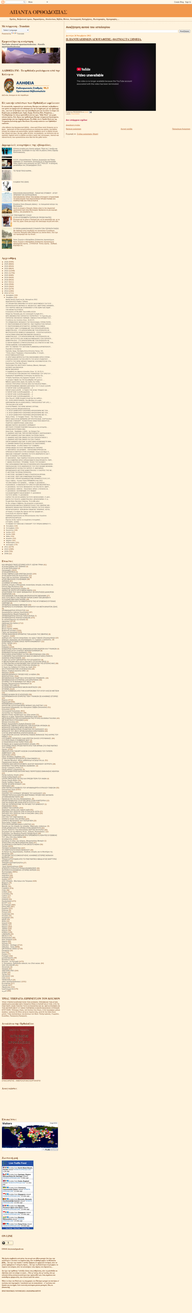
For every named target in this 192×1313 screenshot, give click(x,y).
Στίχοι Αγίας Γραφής (9, 822)
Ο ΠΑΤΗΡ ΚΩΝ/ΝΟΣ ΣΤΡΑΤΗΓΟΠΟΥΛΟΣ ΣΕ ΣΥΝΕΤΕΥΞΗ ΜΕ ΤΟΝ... (30, 342)
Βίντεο (4, 627)
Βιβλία (4, 625)
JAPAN (4, 928)
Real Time (17, 1228)
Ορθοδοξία (6, 755)
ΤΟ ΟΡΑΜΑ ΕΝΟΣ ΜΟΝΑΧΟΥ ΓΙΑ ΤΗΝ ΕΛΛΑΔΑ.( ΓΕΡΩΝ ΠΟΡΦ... (29, 322)
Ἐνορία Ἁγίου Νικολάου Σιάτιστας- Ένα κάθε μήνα (22, 501)
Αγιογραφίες (6, 570)
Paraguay (5, 950)
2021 (6, 273)
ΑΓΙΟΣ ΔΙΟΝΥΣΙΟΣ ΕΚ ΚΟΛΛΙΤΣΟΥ (15, 576)
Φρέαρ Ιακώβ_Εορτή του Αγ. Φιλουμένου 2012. (22, 299)
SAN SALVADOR (8, 965)
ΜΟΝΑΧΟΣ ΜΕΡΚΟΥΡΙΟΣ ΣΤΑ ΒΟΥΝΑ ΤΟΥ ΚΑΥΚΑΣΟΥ (23, 729)
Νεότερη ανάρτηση (73, 129)
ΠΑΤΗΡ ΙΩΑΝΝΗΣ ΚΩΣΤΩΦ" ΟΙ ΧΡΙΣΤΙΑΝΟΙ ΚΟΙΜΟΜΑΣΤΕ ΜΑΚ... (29, 441)
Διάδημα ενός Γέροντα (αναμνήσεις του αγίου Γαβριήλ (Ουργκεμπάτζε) (28, 638)
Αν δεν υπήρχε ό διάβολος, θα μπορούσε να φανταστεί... (25, 503)
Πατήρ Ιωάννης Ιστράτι (10, 775)
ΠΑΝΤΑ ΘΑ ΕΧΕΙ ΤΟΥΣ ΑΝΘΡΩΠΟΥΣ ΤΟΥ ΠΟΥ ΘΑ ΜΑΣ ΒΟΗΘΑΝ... (30, 466)
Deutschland (7, 901)
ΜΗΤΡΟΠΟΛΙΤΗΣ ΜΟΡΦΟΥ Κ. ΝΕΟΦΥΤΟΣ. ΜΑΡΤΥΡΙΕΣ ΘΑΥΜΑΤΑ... (30, 305)
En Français (6, 905)
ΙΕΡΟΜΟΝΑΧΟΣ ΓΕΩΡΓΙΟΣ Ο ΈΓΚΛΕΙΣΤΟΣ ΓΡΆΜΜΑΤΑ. (23, 678)
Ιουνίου (8, 534)
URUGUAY (6, 976)
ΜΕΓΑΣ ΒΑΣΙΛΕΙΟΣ (12, 369)
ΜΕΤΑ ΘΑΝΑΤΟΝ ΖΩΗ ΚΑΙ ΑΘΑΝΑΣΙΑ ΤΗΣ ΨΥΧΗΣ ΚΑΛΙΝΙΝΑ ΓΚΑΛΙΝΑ (29, 718)
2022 (6, 271)
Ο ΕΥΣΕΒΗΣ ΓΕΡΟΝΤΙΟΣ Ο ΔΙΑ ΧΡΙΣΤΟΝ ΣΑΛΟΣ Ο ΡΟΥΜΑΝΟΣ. (26, 738)
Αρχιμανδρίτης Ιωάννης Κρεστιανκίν (15, 612)
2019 (6, 277)
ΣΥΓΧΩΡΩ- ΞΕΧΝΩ (12, 522)
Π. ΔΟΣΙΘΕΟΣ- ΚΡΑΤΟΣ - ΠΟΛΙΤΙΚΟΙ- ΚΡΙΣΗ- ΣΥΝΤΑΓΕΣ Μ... (27, 489)
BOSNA (5, 885)
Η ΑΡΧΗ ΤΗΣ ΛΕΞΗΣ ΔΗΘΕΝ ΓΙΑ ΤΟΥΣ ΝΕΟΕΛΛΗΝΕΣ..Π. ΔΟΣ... (28, 497)
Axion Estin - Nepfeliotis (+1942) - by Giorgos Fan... (23, 431)
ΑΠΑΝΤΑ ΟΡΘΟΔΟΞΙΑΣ (38, 12)
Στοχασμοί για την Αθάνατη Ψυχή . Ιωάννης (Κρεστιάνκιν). (23, 832)
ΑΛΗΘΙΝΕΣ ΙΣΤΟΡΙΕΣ (10, 583)
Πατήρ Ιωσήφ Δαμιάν (10, 777)
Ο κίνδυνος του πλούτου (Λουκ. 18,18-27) (20, 320)
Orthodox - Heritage (9, 945)
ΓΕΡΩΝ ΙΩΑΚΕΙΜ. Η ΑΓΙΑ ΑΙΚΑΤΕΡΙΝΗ (19, 345)
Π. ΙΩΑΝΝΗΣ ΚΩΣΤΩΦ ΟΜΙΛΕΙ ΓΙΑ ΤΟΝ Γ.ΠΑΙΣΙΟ (23, 439)
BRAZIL (5, 886)
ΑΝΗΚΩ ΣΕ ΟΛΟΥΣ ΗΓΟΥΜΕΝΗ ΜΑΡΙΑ (17, 590)
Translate (20, 34)
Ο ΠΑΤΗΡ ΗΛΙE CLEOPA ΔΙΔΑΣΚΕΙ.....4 (19, 388)
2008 (6, 553)
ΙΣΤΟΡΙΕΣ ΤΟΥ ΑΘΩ (9, 685)
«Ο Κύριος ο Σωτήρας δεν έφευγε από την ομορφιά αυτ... (25, 511)
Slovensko (6, 967)
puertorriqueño (7, 958)
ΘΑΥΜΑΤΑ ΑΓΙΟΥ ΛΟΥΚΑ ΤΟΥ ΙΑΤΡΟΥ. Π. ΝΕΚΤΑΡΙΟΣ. (25, 468)
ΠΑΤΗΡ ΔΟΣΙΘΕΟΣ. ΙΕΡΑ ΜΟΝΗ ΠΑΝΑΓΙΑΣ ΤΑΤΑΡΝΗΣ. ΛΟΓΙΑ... (28, 509)
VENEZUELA (7, 980)
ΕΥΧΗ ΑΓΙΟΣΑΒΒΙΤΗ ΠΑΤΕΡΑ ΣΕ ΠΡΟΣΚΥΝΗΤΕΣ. (32, 217)
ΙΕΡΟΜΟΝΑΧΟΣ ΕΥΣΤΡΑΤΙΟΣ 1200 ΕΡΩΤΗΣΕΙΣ (20, 680)
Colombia (5, 894)
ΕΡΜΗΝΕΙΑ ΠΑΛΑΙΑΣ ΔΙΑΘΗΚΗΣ (14, 652)
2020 (6, 275)
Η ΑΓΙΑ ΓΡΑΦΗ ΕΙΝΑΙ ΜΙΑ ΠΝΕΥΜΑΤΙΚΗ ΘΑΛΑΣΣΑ (23, 334)
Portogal (5, 956)
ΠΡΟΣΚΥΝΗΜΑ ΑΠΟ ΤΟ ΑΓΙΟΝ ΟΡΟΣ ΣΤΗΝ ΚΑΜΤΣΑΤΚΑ (24, 800)
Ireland (4, 923)
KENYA (4, 930)
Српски (5, 985)
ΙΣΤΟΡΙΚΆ (5, 689)
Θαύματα (5, 672)
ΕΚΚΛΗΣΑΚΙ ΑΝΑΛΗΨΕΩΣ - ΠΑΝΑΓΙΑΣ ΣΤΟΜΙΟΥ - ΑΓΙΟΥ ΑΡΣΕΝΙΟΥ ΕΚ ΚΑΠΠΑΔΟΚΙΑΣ (35, 194)
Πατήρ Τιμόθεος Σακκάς (11, 782)
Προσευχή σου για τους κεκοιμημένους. (16, 799)
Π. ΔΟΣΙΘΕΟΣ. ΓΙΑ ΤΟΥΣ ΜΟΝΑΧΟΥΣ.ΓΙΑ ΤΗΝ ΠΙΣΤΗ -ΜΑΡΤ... (28, 487)
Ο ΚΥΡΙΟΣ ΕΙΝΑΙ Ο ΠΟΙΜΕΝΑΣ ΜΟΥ (16, 740)
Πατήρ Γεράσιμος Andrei (11, 768)
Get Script (9, 1228)
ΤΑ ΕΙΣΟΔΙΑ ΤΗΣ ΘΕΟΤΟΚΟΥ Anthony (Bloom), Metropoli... (26, 365)
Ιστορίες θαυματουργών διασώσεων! (15, 683)
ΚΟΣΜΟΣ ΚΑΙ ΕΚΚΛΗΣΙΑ (14, 367)
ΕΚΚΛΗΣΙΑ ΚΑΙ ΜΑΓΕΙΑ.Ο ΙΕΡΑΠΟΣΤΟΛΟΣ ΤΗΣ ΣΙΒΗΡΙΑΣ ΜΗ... (28, 505)
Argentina (5, 875)
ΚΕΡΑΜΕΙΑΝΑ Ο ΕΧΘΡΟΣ (12, 704)
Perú (3, 952)
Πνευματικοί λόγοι (8, 789)
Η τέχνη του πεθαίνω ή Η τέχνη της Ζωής (17, 667)
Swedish (5, 969)
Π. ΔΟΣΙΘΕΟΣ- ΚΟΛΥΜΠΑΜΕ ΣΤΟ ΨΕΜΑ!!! (21, 491)
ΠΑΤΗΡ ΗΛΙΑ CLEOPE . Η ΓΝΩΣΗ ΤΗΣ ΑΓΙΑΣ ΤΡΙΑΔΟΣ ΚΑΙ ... (27, 390)
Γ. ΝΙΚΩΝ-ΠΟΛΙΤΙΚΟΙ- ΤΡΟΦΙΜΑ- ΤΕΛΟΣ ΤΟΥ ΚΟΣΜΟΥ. (26, 462)
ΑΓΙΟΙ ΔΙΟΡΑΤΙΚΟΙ (8, 572)
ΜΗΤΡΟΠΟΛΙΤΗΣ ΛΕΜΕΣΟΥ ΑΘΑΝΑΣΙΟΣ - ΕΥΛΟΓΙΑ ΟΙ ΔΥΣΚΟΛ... (29, 332)
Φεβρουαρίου (10, 542)
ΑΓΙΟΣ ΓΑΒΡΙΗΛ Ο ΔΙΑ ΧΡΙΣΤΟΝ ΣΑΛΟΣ (17, 574)
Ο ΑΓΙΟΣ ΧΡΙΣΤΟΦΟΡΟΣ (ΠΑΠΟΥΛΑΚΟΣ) (18, 733)
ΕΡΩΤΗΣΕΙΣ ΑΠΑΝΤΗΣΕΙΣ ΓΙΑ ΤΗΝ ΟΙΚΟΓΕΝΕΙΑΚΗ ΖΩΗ (24, 654)
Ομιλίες (4, 749)
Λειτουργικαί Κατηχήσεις (11, 711)
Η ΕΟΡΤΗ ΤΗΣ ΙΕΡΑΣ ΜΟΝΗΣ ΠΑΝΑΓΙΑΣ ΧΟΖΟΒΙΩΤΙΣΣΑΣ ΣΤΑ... (29, 361)
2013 (6, 291)
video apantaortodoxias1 (11, 981)
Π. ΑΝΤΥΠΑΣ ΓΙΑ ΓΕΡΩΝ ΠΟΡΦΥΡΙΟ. (19, 472)
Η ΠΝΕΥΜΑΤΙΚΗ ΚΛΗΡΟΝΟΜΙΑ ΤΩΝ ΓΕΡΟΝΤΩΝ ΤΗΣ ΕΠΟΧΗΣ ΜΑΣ (28, 663)
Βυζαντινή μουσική (9, 630)
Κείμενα (5, 700)
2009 (6, 551)
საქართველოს (8, 989)
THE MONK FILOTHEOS (14, 310)
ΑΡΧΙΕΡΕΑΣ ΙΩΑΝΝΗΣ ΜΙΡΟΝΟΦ (15, 605)
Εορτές (4, 645)
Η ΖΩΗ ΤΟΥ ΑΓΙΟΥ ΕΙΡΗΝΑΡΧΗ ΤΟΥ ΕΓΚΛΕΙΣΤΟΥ (21, 660)
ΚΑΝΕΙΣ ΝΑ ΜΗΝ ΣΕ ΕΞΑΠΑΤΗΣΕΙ (15, 694)
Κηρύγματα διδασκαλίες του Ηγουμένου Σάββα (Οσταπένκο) (24, 707)
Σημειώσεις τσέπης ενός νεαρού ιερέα (16, 810)
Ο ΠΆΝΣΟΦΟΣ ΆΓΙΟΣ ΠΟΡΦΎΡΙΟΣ (15, 742)
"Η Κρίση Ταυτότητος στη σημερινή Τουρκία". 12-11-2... (24, 377)
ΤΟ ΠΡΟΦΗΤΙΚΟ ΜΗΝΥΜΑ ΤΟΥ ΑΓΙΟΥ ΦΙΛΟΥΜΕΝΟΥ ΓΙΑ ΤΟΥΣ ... (29, 303)
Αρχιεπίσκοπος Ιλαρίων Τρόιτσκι (17, 301)
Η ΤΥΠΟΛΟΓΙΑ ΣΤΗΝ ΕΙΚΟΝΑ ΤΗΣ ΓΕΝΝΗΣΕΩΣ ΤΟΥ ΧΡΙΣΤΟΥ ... (29, 373)
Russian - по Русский (10, 961)
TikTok (4, 974)
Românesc (6, 960)
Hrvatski (5, 916)
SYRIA (4, 972)
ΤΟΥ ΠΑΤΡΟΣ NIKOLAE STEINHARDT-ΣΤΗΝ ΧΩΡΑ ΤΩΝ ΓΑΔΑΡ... (28, 307)
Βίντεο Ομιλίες (7, 629)
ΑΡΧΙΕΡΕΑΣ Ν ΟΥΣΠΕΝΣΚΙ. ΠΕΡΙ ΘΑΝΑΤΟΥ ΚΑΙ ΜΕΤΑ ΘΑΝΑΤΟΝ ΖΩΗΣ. (30, 607)
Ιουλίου (8, 532)
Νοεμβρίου (10, 297)
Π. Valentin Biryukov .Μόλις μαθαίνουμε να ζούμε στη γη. (23, 760)
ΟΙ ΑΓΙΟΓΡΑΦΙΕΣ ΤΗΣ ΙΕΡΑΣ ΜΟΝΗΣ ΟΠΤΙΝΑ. (22, 406)
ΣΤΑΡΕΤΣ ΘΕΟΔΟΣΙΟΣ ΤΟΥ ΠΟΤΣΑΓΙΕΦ (17, 821)
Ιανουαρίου (10, 544)
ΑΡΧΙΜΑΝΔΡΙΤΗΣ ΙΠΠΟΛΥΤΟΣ (13, 610)
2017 (6, 282)
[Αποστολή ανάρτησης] (90, 112)
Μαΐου (8, 536)
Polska (4, 954)
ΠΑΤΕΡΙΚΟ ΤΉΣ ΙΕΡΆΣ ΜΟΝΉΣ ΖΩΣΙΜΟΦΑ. (19, 766)
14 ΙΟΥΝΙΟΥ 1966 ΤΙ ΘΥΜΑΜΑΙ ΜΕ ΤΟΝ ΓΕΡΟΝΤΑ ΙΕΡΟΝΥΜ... (28, 328)
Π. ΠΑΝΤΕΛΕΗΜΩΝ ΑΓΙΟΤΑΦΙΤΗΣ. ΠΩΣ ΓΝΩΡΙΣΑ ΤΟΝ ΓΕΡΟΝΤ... (29, 324)
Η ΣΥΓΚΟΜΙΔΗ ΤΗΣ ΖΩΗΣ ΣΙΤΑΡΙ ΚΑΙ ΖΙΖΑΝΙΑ (19, 665)
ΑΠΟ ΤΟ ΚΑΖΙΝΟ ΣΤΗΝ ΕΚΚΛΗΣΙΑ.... (19, 456)
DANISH (5, 899)
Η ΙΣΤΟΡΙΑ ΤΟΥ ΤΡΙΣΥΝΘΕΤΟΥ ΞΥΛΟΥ (17, 215)
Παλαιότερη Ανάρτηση (181, 129)
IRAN (4, 921)
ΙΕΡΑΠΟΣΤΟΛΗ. (8, 676)
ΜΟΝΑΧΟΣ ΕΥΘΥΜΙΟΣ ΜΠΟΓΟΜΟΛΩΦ (17, 727)
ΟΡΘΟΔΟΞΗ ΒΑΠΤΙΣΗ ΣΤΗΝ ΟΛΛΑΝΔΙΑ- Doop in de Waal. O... (28, 452)
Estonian (5, 910)
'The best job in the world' (14, 404)
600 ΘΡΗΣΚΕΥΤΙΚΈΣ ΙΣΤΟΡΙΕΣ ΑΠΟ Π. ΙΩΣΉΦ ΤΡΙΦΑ (22, 565)
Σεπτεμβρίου (10, 528)
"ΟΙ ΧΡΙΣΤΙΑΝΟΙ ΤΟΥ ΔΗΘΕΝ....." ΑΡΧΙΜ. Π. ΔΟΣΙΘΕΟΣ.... (26, 483)
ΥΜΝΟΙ (4, 864)
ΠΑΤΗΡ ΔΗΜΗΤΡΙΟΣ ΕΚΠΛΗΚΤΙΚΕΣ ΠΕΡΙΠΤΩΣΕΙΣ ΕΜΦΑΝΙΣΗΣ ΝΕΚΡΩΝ (30, 771)
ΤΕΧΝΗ (5, 846)
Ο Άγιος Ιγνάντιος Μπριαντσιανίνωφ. (18, 408)
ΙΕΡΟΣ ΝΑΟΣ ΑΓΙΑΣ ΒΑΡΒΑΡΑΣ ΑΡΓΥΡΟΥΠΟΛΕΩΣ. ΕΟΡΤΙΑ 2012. (29, 419)
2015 (6, 286)
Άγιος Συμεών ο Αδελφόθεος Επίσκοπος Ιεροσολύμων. (33, 240)
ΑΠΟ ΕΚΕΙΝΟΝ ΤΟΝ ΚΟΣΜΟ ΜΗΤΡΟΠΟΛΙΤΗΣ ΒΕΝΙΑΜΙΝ (24, 596)
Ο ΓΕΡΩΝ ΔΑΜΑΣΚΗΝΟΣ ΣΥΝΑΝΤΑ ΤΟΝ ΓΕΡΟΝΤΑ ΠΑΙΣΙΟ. (36, 228)
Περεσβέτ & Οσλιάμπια (13, 349)
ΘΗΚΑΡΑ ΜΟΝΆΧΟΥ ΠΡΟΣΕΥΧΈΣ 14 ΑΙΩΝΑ (19, 674)
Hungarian (6, 917)
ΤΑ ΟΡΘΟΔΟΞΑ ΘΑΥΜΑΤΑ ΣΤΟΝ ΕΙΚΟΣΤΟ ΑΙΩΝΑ (20, 844)
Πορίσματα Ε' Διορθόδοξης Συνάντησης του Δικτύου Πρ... (25, 375)
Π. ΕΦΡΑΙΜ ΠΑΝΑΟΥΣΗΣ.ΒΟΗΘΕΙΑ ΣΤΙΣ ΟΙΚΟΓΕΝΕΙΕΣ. (26, 443)
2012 (6, 293)
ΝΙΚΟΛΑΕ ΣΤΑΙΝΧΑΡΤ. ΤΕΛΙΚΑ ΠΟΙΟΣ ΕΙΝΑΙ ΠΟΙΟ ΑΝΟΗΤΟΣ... (28, 421)
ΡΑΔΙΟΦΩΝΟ (75, 114)
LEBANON (6, 934)
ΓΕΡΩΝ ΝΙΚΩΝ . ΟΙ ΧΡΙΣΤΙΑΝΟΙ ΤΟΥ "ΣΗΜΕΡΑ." (23, 445)
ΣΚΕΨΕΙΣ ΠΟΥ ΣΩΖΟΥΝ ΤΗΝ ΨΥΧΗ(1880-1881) (20, 813)
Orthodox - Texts (8, 947)
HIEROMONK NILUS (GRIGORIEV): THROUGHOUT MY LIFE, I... (29, 402)
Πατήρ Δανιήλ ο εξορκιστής (12, 769)
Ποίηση (4, 791)
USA (3, 978)
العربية (4, 991)
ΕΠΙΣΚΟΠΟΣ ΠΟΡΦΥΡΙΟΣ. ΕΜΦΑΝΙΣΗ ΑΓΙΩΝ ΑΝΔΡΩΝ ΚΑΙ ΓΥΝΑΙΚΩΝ (29, 649)
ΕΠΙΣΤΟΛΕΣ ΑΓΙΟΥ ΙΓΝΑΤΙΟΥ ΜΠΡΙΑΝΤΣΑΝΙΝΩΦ (21, 651)
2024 (6, 266)
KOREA (5, 932)
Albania (5, 874)
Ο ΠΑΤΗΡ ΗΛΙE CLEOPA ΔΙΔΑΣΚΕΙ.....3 (19, 392)
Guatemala (6, 914)
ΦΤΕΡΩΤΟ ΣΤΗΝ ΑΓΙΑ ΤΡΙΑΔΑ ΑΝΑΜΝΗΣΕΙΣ (19, 868)
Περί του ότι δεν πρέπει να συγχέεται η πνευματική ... (24, 520)
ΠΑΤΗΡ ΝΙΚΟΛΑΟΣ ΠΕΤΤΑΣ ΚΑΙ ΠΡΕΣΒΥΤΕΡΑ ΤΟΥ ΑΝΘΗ (24, 779)
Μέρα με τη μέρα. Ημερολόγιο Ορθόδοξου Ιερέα (20, 716)
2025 (6, 264)
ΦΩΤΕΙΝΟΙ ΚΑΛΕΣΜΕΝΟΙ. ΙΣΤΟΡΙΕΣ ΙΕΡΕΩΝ (19, 870)
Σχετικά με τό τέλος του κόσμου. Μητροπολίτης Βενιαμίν (23, 841)
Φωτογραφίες (7, 872)
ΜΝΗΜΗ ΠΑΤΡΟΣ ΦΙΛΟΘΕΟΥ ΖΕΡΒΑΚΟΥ (21, 425)
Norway (5, 943)
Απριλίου (9, 538)
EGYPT (4, 903)
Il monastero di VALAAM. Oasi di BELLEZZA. (21, 312)
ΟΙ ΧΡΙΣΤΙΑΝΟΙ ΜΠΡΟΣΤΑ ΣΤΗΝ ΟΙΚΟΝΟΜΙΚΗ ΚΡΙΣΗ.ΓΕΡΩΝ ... (28, 357)
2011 (6, 547)
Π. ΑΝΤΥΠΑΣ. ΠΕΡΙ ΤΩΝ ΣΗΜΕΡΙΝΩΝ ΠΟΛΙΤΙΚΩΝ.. (24, 476)
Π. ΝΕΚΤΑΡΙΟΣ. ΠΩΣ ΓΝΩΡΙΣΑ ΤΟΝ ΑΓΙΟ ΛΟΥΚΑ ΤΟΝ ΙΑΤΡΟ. (27, 458)
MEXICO (5, 936)
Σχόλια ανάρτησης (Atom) (87, 134)
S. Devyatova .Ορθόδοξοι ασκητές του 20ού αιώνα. (21, 963)
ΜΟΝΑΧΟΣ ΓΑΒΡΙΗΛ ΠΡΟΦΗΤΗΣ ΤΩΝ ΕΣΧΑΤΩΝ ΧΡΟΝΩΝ (24, 725)
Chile (4, 890)
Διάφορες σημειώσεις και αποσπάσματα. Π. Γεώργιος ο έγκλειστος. (27, 640)
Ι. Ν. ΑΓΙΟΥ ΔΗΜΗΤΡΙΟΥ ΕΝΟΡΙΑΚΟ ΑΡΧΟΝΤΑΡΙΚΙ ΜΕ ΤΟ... (27, 415)
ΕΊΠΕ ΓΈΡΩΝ (7, 643)
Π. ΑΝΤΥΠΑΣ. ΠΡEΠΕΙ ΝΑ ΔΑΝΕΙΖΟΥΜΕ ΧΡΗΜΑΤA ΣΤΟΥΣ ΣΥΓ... (28, 478)
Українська (6, 987)
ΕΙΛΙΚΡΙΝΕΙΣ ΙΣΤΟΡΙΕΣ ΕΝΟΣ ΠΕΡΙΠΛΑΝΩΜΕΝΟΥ (21, 641)
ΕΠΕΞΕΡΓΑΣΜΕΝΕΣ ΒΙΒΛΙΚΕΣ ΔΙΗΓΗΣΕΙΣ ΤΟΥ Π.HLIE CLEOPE (28, 386)
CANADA (5, 888)
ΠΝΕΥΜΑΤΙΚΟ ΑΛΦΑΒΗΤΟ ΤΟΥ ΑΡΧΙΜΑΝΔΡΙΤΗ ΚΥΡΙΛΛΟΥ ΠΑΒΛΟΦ (29, 788)
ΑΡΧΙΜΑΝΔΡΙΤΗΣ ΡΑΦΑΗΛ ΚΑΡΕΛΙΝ (16, 618)
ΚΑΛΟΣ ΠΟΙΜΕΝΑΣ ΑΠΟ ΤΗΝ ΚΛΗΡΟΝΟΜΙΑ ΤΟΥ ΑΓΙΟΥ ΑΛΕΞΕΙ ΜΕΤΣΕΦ (30, 691)
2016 (6, 284)
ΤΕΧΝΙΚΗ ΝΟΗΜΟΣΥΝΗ (11, 848)
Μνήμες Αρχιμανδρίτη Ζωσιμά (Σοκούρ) (16, 724)
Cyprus (4, 896)
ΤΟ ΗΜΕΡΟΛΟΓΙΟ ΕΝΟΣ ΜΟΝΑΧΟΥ (16, 850)
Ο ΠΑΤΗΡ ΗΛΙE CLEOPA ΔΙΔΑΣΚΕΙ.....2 (19, 394)
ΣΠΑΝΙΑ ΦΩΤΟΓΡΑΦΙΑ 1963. (16, 429)
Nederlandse (7, 938)
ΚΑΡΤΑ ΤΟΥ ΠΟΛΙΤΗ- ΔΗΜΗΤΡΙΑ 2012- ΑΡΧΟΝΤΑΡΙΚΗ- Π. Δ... (27, 499)
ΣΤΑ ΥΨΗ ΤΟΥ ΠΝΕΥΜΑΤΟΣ (12, 817)
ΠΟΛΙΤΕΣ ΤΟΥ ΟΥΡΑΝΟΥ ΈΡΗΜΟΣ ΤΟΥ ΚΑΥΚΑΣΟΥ (22, 793)
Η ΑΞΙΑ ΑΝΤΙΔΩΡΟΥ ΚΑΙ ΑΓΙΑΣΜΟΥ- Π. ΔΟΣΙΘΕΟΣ (23, 493)
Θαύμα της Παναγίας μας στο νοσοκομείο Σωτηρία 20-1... (25, 314)
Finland (5, 912)
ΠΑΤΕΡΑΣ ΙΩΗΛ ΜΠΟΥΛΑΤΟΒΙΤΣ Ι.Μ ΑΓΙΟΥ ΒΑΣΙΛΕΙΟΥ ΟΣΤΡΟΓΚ (27, 764)
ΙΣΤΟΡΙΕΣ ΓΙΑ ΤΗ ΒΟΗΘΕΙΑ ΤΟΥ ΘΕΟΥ (16, 682)
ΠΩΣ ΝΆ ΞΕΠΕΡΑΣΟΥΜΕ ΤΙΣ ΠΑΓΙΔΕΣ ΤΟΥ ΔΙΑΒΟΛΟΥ (23, 804)
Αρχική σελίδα (126, 129)
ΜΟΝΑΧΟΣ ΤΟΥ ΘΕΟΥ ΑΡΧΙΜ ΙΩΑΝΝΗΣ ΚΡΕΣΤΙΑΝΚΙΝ (23, 731)
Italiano (4, 927)
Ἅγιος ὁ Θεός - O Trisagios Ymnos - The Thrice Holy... (24, 417)
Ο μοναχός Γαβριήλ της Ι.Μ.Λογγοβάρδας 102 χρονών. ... (25, 380)
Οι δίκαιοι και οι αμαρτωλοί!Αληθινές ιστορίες (19, 744)
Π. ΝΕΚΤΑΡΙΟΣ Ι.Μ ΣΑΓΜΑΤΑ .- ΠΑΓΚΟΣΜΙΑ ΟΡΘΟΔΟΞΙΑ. (26, 450)
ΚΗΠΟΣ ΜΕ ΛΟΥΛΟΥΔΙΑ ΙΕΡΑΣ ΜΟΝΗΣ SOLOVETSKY (23, 705)
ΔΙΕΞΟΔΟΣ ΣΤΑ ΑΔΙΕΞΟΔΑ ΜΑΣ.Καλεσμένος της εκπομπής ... (27, 427)
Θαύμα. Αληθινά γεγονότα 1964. (14, 671)
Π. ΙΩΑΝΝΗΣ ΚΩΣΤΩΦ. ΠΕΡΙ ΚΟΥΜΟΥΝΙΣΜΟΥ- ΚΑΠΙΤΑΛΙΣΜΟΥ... (29, 433)
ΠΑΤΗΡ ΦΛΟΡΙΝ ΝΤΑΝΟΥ (12, 784)
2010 (6, 549)
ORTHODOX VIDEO (9, 949)
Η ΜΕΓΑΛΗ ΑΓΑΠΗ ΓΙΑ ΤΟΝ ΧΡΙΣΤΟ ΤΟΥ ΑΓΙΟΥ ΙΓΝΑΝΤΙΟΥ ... (27, 359)
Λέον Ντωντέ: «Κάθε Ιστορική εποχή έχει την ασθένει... (24, 398)
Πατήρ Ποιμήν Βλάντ (10, 780)
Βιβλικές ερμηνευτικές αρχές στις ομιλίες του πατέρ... (23, 382)
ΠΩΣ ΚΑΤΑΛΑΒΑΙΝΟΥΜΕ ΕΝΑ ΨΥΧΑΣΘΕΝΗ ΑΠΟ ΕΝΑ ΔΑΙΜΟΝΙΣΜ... (30, 464)
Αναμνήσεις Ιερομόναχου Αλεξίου (14, 588)
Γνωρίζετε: (6, 636)
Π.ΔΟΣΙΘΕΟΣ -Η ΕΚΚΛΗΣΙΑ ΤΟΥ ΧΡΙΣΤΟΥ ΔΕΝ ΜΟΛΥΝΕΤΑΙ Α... (28, 485)
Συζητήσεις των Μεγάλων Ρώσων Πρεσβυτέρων (19, 833)
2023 (6, 268)
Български (6, 983)
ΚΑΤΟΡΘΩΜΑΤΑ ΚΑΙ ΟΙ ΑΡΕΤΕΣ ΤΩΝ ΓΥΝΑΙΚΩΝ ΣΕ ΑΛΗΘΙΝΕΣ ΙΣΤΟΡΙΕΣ (30, 696)
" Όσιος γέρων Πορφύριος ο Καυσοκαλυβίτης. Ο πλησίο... (25, 353)
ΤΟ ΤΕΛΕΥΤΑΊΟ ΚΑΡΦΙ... (22, 171)
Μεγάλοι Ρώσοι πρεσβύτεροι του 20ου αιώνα (19, 715)
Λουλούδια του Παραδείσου (12, 713)
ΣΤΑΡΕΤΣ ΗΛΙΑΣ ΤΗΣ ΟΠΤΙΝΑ (13, 819)
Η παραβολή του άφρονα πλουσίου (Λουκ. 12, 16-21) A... (25, 371)
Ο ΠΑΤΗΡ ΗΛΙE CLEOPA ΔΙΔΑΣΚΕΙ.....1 (19, 396)
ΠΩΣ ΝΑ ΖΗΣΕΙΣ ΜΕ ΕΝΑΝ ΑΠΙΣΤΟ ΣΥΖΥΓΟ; (19, 802)
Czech (4, 897)
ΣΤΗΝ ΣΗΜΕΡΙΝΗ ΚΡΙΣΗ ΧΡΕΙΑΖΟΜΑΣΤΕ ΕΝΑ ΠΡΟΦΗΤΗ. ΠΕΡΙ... (29, 460)
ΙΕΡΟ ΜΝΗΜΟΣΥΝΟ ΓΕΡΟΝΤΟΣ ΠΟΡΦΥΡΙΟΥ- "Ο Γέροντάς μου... (29, 316)
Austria (4, 879)
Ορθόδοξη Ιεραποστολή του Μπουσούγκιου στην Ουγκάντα (26, 515)
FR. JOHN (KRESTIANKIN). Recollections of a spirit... (24, 400)
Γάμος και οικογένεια (9, 632)
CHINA (4, 892)
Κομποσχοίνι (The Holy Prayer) (16, 363)
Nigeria (4, 941)
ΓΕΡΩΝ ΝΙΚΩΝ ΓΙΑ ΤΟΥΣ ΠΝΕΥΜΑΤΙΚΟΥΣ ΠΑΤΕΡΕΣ (24, 448)
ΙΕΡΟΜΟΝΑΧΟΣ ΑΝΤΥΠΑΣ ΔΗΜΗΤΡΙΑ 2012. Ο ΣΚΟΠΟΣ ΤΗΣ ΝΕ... (29, 470)
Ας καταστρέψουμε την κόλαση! (13, 619)
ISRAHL (5, 925)
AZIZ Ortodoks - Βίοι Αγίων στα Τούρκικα (17, 881)
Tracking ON (26, 1228)
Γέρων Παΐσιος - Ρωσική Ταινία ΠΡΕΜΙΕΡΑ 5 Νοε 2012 (24, 480)
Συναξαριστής (7, 839)
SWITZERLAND (8, 970)
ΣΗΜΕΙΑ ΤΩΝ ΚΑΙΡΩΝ (10, 808)
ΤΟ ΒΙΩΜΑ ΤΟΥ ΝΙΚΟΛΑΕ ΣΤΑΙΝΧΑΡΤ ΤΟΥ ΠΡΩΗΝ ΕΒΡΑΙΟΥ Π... (29, 524)
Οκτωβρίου (10, 526)
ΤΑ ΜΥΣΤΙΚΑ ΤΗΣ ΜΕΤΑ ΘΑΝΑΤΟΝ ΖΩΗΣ (17, 842)
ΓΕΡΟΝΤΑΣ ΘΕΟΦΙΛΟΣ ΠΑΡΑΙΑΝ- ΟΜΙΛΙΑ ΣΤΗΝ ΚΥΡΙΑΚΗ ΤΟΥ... (29, 318)
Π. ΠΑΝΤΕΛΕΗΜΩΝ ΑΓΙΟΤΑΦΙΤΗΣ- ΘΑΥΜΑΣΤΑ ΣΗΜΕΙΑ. (104, 39)
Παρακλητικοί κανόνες (10, 762)
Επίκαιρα (5, 647)
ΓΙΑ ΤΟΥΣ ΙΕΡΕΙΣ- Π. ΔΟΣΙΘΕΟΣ (17, 495)
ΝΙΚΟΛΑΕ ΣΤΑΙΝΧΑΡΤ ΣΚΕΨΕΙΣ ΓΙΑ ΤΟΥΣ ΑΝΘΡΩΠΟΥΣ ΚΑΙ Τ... (28, 454)
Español (5, 908)
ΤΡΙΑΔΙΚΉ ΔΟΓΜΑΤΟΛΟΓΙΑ (12, 863)
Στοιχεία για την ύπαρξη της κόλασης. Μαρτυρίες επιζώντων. (24, 826)
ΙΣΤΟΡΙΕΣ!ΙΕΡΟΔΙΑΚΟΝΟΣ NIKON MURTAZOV (20, 687)
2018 (6, 280)
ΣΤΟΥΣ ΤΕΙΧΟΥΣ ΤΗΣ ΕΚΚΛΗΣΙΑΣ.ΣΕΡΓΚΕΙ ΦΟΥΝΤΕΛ (23, 830)
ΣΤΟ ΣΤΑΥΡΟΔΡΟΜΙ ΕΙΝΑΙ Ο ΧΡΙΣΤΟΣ (16, 824)
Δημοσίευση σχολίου (73, 125)
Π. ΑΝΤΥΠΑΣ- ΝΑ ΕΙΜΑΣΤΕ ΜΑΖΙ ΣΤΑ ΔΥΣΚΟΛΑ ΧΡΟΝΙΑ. (26, 474)
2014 (6, 289)
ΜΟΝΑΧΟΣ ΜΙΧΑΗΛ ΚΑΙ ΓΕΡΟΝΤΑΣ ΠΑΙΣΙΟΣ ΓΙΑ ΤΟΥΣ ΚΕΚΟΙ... (28, 507)
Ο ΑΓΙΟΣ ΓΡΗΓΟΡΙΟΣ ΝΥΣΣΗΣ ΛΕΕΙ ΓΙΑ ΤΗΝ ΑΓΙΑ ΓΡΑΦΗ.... (27, 384)
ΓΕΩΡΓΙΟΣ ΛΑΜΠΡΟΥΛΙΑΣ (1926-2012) (19, 423)
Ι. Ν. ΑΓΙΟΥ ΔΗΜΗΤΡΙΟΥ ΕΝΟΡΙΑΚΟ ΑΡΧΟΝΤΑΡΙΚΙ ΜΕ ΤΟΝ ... (27, 410)
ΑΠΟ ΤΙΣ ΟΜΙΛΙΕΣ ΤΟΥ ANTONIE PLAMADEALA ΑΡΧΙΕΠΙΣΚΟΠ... (29, 347)
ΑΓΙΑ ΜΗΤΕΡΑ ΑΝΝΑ (10, 568)
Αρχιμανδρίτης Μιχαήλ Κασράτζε (14, 614)
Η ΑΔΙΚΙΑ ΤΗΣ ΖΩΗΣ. (21, 182)
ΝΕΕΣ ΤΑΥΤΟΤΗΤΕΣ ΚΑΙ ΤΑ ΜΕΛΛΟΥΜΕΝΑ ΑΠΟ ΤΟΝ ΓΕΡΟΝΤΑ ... (29, 338)
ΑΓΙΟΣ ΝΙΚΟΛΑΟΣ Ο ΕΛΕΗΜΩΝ (14, 579)
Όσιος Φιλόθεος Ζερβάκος (12, 757)
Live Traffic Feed (17, 1163)
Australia (5, 877)
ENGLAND (6, 906)
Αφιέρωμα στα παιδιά (10, 623)
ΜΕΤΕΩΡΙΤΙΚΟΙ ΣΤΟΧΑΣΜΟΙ (12, 720)
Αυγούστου (10, 530)
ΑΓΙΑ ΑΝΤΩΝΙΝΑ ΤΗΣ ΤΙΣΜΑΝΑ (14, 566)
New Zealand (7, 939)
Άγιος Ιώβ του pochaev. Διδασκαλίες (15, 577)
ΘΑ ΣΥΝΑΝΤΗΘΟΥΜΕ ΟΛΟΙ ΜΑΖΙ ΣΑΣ (16, 669)
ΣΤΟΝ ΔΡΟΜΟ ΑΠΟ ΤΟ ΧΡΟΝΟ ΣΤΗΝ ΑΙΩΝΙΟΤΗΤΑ (21, 828)
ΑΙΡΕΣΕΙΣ (5, 581)
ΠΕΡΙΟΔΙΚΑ (6, 786)
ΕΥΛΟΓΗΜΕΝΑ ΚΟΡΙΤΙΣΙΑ (15, 355)
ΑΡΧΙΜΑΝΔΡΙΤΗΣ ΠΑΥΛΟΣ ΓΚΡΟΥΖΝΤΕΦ (18, 616)
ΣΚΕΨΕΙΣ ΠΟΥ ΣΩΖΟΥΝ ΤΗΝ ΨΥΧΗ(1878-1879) (20, 811)
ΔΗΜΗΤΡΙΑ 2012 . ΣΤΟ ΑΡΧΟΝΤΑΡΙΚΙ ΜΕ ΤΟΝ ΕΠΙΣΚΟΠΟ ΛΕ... (28, 330)
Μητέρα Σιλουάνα (8, 722)
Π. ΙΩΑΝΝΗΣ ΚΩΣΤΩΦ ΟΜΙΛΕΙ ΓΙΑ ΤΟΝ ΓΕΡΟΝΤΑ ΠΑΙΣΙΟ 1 (27, 437)
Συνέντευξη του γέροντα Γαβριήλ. (17, 513)
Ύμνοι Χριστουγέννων (10, 866)
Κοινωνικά (6, 709)
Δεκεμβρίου (10, 295)
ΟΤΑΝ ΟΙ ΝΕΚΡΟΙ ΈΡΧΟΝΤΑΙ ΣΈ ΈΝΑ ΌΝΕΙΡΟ (20, 758)
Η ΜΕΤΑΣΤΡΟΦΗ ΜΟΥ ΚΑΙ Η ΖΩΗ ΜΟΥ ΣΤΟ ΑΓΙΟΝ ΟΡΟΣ (24, 661)
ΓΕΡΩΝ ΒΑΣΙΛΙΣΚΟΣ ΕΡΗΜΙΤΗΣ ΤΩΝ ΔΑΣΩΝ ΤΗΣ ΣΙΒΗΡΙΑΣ (25, 634)
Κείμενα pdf (6, 702)
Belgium (5, 883)
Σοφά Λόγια (6, 815)
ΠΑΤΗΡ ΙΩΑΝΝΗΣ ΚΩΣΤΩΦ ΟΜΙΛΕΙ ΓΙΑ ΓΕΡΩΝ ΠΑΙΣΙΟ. (25, 435)
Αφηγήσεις (6, 621)
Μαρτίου (9, 540)
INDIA (4, 919)
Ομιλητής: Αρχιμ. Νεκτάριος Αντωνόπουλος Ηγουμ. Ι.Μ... (25, 351)
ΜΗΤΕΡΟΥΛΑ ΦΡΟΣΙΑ (13, 518)
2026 (6, 262)
